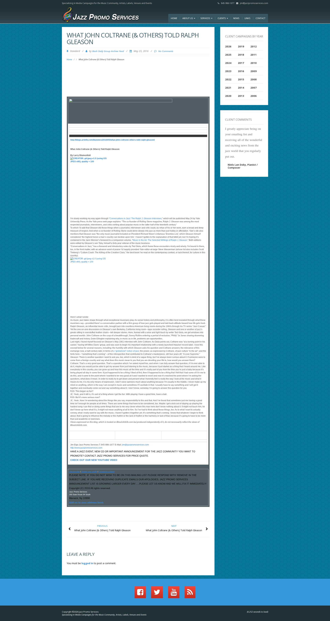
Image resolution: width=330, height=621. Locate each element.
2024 (228, 63)
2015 (241, 79)
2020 (228, 95)
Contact (260, 18)
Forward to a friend (106, 471)
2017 (241, 63)
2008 (253, 79)
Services (205, 18)
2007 (253, 87)
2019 (241, 46)
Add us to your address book (86, 502)
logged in (87, 563)
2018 (241, 54)
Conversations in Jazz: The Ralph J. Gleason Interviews (136, 218)
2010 (253, 63)
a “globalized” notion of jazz (126, 351)
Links (247, 18)
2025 (228, 54)
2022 (228, 79)
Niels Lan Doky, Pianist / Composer (243, 166)
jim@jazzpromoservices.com (254, 3)
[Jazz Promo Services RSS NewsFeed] (190, 593)
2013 (241, 95)
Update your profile (89, 471)
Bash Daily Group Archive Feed (108, 51)
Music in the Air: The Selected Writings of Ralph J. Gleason (160, 240)
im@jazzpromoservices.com (136, 445)
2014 (241, 87)
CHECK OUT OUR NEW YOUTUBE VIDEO (93, 460)
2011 (253, 54)
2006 (253, 95)
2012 (253, 46)
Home (174, 18)
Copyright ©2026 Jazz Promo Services (80, 611)
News (236, 18)
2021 (228, 87)
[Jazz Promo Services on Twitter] (157, 593)
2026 (228, 46)
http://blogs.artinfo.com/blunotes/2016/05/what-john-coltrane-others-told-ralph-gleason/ (112, 140)
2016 (241, 71)
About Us (188, 18)
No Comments (165, 51)
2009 (253, 71)
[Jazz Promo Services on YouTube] (174, 593)
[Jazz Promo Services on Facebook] (140, 593)
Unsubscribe (74, 471)
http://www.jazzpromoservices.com (86, 448)
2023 (228, 71)
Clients (222, 18)
